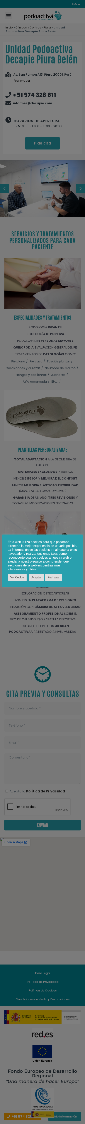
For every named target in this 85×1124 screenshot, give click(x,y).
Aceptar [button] (36, 577)
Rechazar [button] (54, 577)
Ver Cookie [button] (17, 577)
